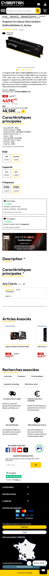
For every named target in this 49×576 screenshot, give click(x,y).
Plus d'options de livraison (12, 212)
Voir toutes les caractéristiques (13, 146)
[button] (44, 341)
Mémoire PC (14, 16)
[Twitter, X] (25, 450)
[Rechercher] (37, 10)
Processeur (21, 376)
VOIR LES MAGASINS (24, 567)
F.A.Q (24, 532)
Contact (25, 527)
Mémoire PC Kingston (28, 16)
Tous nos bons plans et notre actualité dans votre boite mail (22, 459)
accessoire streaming (11, 384)
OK (36, 465)
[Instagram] (13, 450)
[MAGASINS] (39, 4)
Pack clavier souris (31, 384)
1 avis (21, 29)
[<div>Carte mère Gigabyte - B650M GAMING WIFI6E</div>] (18, 341)
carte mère (8, 376)
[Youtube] (19, 450)
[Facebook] (7, 450)
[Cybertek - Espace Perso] (45, 4)
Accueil (4, 16)
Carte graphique (37, 376)
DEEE (16, 104)
